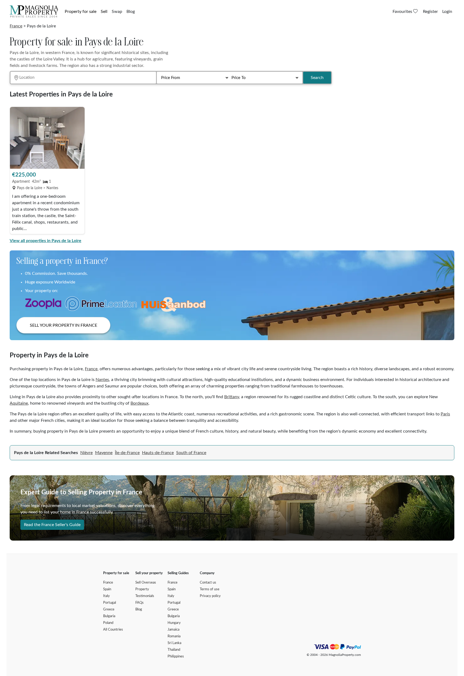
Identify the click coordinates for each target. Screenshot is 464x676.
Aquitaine (19, 403)
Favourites (403, 11)
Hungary (174, 623)
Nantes (102, 379)
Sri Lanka (174, 643)
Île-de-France (127, 453)
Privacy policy (210, 596)
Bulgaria (109, 616)
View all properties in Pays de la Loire (45, 241)
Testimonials (144, 596)
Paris (445, 414)
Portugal (109, 603)
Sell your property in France (63, 325)
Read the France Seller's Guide (52, 525)
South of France (191, 453)
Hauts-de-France (158, 453)
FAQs (139, 603)
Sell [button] (104, 11)
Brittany (231, 397)
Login (447, 11)
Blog (130, 11)
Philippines (176, 656)
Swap (117, 11)
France (16, 26)
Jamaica (173, 629)
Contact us (208, 582)
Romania (174, 636)
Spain (107, 589)
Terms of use (209, 589)
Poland (108, 623)
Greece (108, 609)
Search (317, 77)
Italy (106, 596)
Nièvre (86, 453)
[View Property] (47, 138)
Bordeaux (139, 403)
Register (430, 11)
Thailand (174, 650)
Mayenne (104, 453)
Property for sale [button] (80, 11)
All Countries (113, 629)
